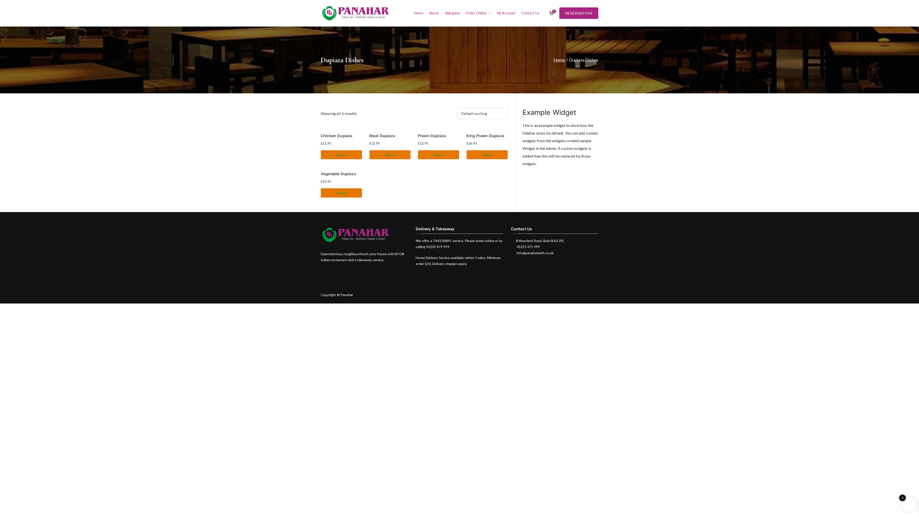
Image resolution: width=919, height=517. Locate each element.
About (434, 13)
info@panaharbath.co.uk (535, 253)
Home (418, 13)
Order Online (475, 13)
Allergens (452, 13)
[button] (488, 13)
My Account (506, 13)
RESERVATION (578, 13)
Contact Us (530, 13)
